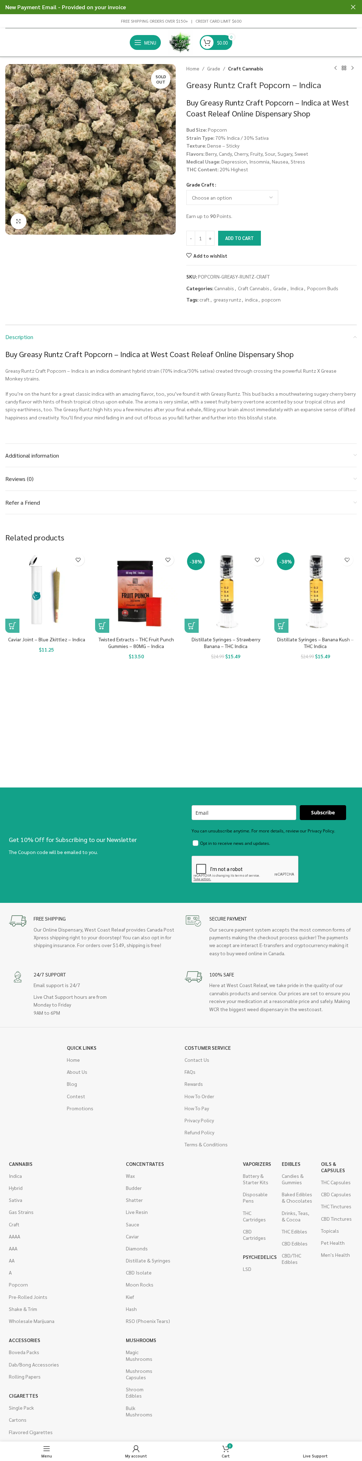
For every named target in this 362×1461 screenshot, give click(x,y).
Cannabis (224, 288)
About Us (77, 1071)
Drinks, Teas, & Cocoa (295, 1216)
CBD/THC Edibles (291, 1258)
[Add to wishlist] (78, 560)
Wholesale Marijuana (31, 1321)
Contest (76, 1096)
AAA (13, 1248)
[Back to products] (344, 68)
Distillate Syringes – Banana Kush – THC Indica (315, 642)
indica (251, 299)
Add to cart (239, 238)
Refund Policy (199, 1132)
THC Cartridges (254, 1216)
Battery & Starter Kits (255, 1179)
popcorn (271, 299)
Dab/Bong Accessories (34, 1364)
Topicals (330, 1230)
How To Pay (197, 1108)
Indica (296, 288)
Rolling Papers (25, 1376)
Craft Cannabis (245, 68)
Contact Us (197, 1059)
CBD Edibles (295, 1243)
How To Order (199, 1096)
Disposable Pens (255, 1197)
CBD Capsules (336, 1194)
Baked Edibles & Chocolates (297, 1197)
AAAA (14, 1236)
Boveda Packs (24, 1352)
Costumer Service (208, 1047)
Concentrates (145, 1164)
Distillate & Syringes (148, 1260)
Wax (130, 1176)
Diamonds (137, 1248)
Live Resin (137, 1212)
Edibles (291, 1164)
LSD (247, 1269)
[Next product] (352, 68)
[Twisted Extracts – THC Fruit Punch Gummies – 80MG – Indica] (136, 591)
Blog (72, 1084)
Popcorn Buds (322, 288)
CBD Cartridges (254, 1234)
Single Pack (21, 1407)
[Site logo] (180, 42)
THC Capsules (336, 1182)
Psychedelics (259, 1257)
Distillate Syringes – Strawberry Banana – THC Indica (226, 642)
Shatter (134, 1200)
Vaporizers (257, 1164)
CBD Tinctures (336, 1218)
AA (11, 1260)
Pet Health (333, 1242)
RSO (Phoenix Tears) (148, 1321)
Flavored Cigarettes (31, 1432)
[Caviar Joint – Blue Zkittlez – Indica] (46, 591)
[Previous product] (335, 68)
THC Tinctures (336, 1206)
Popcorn (18, 1284)
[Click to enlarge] (19, 221)
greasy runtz (227, 299)
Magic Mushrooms (139, 1355)
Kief (130, 1297)
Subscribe (323, 812)
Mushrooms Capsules (139, 1374)
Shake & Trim (23, 1309)
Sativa (15, 1200)
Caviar (132, 1236)
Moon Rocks (139, 1284)
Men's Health (335, 1254)
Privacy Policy (199, 1120)
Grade (213, 68)
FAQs (190, 1071)
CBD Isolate (139, 1272)
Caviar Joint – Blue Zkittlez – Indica (46, 639)
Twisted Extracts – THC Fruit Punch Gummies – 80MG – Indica (136, 642)
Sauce (132, 1224)
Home (192, 68)
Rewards (194, 1084)
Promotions (80, 1108)
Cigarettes (23, 1395)
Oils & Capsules (333, 1167)
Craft (14, 1224)
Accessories (24, 1340)
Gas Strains (21, 1212)
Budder (134, 1188)
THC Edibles (294, 1231)
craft (204, 299)
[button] (12, 626)
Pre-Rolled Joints (28, 1297)
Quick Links (82, 1047)
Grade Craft (200, 184)
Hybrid (16, 1188)
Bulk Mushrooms (139, 1411)
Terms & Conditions (206, 1144)
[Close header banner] (353, 7)
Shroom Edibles (135, 1392)
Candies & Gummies (293, 1179)
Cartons (18, 1419)
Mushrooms (141, 1340)
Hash (131, 1309)
